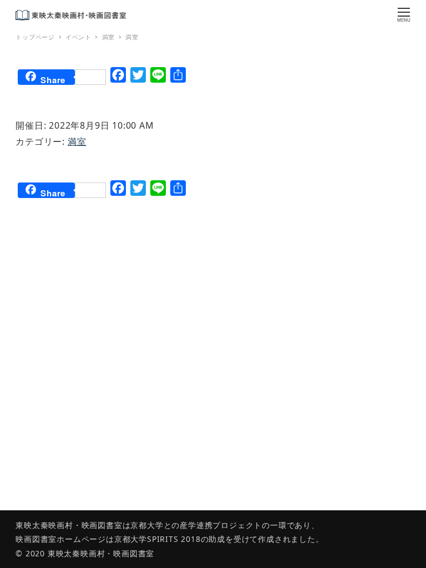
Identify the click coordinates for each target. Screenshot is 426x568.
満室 (77, 141)
